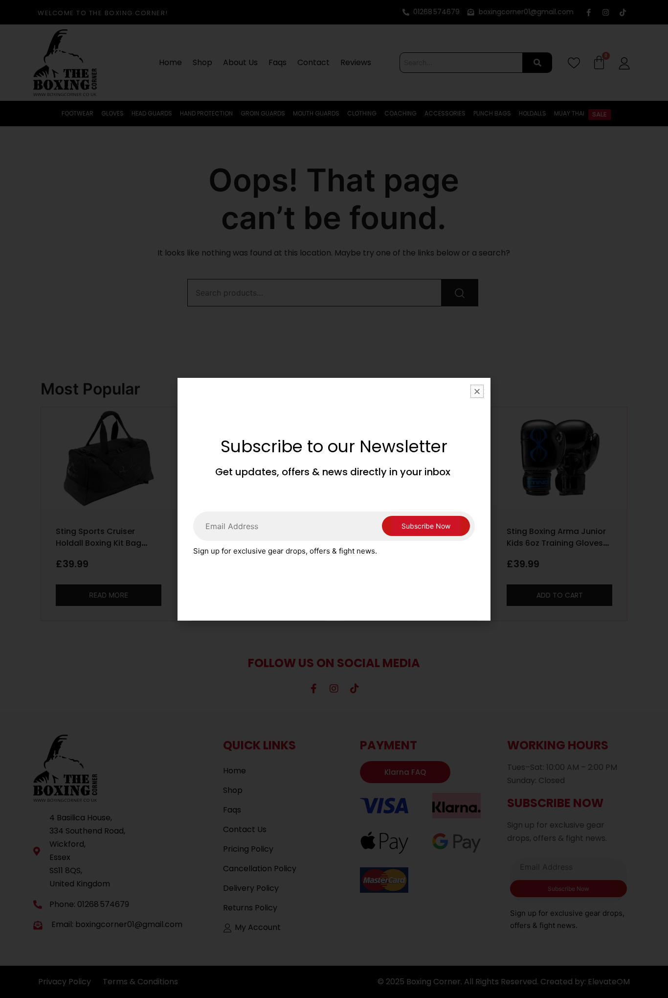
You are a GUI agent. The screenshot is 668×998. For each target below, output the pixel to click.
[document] (334, 499)
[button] (477, 391)
